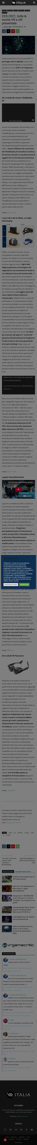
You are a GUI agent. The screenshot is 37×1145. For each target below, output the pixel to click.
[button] (34, 2)
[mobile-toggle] (3, 2)
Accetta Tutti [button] (24, 584)
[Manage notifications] (5, 1139)
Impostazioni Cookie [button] (11, 584)
